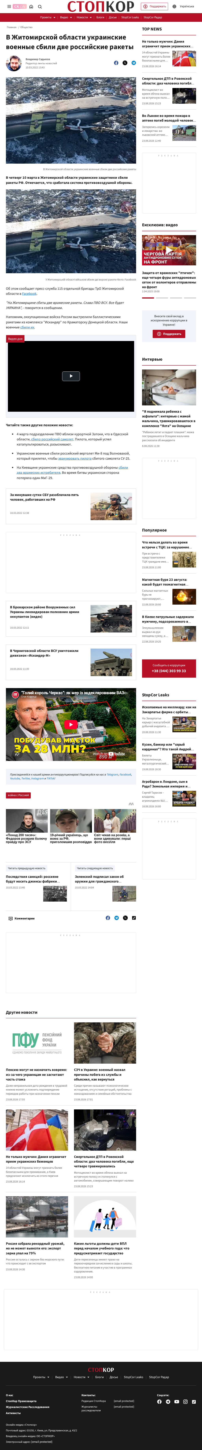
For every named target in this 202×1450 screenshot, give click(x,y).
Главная (11, 27)
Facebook (29, 293)
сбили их (27, 327)
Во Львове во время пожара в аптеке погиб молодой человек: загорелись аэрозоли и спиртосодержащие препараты (168, 123)
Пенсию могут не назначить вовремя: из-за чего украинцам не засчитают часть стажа (36, 1074)
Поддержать (158, 6)
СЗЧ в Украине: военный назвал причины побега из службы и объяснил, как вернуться (99, 1074)
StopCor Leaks (130, 17)
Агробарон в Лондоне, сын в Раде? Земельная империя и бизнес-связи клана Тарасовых (167, 786)
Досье (113, 17)
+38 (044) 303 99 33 (169, 671)
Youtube (15, 778)
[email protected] (41, 1442)
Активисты (13, 1413)
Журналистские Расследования (27, 1407)
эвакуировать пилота (75, 458)
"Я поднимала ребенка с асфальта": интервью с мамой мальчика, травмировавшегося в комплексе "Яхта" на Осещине (168, 418)
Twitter (25, 778)
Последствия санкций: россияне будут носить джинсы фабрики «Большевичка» (32, 881)
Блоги (100, 17)
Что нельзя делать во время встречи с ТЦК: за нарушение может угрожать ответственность (165, 549)
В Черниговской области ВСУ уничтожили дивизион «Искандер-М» (44, 653)
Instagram (37, 778)
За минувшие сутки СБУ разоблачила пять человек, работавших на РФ (44, 497)
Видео (64, 17)
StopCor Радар (153, 17)
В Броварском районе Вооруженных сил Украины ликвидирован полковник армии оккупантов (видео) (44, 612)
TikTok (50, 778)
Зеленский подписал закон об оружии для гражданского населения (99, 881)
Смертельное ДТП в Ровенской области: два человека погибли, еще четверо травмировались (104, 1161)
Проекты (45, 17)
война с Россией (18, 795)
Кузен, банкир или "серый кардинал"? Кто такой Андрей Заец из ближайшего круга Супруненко (166, 751)
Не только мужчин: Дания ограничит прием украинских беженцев (36, 1159)
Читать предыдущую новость (26, 868)
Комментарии (25, 918)
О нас (9, 1395)
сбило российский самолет (52, 439)
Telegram (112, 775)
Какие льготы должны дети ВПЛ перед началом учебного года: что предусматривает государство (101, 1248)
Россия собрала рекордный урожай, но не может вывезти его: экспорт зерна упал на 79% (35, 1248)
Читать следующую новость (95, 868)
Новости (82, 17)
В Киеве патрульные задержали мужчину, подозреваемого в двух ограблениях (168, 621)
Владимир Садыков (38, 59)
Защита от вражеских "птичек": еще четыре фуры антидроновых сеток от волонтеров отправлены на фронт (169, 280)
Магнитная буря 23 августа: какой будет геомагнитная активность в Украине (164, 584)
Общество (26, 27)
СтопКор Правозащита (21, 1401)
